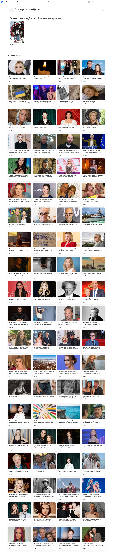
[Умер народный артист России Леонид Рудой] (44, 71)
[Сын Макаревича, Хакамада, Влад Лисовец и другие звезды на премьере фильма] (68, 440)
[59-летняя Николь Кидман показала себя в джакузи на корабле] (93, 366)
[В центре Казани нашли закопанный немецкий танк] (68, 96)
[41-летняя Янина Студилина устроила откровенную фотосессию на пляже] (68, 169)
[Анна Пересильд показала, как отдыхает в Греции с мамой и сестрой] (19, 341)
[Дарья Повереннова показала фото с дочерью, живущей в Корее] (68, 464)
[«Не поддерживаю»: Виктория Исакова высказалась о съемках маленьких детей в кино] (68, 538)
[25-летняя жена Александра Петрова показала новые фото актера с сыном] (93, 391)
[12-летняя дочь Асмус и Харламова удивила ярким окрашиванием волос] (19, 538)
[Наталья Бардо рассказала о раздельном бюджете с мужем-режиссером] (19, 219)
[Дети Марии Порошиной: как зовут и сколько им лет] (93, 120)
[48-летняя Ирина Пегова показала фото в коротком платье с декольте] (19, 120)
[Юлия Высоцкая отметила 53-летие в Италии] (19, 440)
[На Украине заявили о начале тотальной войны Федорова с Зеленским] (19, 317)
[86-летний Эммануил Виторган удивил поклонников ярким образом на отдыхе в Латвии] (44, 219)
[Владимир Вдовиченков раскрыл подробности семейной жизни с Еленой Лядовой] (93, 71)
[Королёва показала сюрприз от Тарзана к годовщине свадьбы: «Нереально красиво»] (44, 440)
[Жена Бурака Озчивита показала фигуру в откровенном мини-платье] (93, 169)
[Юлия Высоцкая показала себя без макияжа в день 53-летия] (68, 268)
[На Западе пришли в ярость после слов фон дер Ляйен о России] (93, 145)
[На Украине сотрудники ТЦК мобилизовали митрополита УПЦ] (19, 96)
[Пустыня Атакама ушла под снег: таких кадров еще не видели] (44, 366)
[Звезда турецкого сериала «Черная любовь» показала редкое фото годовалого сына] (19, 292)
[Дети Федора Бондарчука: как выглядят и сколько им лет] (68, 219)
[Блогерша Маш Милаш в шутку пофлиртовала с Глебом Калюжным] (19, 489)
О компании (7, 552)
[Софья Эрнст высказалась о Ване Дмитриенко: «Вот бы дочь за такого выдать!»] (44, 292)
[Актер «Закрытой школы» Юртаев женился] (44, 464)
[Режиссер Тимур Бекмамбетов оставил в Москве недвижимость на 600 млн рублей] (68, 145)
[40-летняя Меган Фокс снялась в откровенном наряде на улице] (19, 169)
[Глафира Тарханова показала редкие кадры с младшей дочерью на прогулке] (44, 194)
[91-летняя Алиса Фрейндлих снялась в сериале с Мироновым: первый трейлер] (44, 169)
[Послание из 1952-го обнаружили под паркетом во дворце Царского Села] (44, 243)
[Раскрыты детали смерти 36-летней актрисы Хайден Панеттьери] (68, 243)
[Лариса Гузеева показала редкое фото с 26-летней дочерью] (68, 71)
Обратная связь (106, 552)
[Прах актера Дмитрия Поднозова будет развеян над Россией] (44, 145)
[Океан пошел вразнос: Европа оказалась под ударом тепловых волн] (68, 415)
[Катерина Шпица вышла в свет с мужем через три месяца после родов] (19, 415)
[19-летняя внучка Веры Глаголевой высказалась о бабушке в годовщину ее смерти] (93, 194)
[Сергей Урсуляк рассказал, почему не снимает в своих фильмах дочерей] (93, 341)
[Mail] (2, 2)
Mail (2, 552)
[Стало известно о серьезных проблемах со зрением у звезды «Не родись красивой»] (19, 194)
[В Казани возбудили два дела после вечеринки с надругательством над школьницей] (44, 268)
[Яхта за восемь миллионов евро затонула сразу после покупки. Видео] (93, 219)
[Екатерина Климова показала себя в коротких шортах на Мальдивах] (44, 317)
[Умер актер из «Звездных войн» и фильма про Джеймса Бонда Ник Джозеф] (44, 538)
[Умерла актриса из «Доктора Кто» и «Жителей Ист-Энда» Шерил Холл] (68, 391)
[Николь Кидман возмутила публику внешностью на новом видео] (93, 243)
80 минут (13, 44)
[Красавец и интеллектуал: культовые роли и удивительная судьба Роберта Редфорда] (44, 489)
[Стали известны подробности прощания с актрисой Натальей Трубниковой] (44, 513)
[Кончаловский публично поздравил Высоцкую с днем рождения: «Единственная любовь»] (68, 194)
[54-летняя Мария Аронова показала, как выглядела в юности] (93, 317)
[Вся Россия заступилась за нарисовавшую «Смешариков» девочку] (44, 415)
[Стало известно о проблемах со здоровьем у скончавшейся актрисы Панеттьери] (19, 71)
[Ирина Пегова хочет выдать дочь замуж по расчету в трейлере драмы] (19, 268)
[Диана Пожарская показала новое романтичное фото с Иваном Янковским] (19, 513)
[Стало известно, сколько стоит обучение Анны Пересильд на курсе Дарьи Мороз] (93, 440)
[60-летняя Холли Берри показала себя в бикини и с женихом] (93, 464)
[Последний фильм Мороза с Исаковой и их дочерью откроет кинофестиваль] (19, 243)
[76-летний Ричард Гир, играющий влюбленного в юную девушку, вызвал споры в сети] (93, 538)
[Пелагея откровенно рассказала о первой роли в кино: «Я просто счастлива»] (19, 366)
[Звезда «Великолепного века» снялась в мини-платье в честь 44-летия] (68, 366)
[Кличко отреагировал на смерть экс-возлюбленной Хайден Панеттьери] (93, 292)
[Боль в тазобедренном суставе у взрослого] (44, 391)
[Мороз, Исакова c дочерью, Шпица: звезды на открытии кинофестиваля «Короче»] (68, 513)
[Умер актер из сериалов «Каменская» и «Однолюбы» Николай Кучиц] (93, 415)
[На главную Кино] (6, 2)
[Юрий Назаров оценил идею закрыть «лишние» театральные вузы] (19, 464)
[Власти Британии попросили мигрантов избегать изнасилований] (93, 268)
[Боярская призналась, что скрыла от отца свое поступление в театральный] (44, 120)
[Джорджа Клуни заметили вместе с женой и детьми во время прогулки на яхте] (44, 341)
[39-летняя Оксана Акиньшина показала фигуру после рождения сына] (93, 513)
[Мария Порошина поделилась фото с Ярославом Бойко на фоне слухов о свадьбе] (44, 96)
